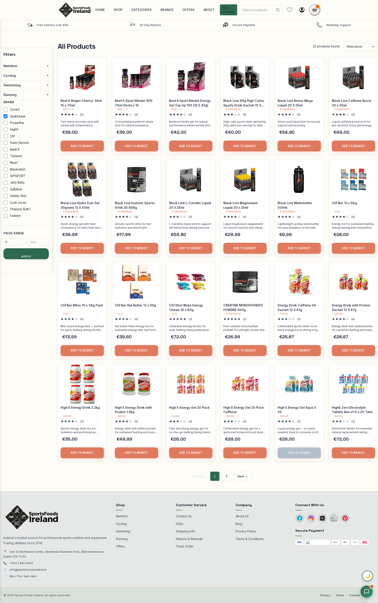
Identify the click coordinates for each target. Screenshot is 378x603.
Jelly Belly (17, 182)
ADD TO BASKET (82, 146)
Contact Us (184, 516)
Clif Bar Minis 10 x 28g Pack (82, 305)
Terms (340, 595)
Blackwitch (17, 169)
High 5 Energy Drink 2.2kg (80, 407)
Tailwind (16, 156)
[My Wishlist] (289, 10)
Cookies (354, 595)
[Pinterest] (345, 518)
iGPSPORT (17, 176)
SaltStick (16, 189)
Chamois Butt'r (20, 209)
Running (122, 539)
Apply (26, 256)
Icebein (15, 215)
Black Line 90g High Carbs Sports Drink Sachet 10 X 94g (243, 105)
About (209, 10)
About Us (242, 516)
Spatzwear (18, 116)
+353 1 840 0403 (21, 563)
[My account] (302, 10)
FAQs (179, 524)
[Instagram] (311, 518)
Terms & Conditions (250, 539)
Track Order (185, 546)
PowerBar (17, 123)
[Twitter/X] (322, 518)
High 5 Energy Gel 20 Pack (189, 407)
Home (100, 10)
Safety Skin (18, 196)
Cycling (121, 524)
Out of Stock (299, 453)
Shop (118, 10)
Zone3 (14, 109)
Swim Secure (19, 142)
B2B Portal (228, 10)
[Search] (278, 10)
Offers (188, 10)
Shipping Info (185, 531)
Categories (141, 10)
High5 (14, 129)
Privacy (325, 595)
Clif (12, 136)
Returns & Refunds (189, 539)
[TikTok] (333, 518)
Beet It (14, 149)
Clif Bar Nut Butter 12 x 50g (135, 305)
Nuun (14, 162)
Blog (239, 524)
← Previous (196, 476)
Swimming (123, 531)
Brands (167, 10)
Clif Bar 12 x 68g (344, 203)
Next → (243, 476)
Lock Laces (18, 202)
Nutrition (122, 516)
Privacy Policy (246, 531)
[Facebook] (299, 518)
